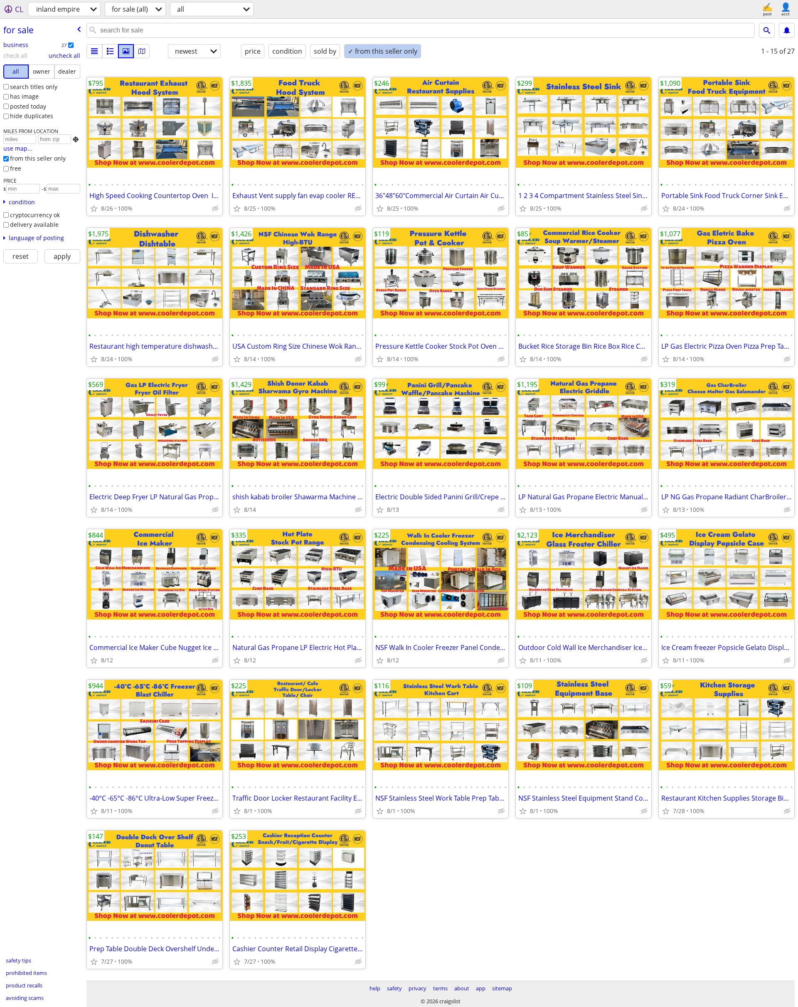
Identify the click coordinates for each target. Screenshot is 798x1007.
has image (24, 96)
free (15, 168)
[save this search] (787, 30)
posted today (28, 106)
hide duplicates (31, 116)
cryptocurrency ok (35, 215)
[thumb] (110, 51)
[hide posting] (215, 208)
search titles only (33, 87)
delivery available (34, 224)
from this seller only (38, 158)
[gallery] (126, 51)
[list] (94, 51)
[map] (142, 51)
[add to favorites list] (94, 208)
